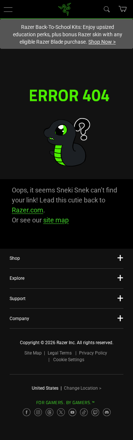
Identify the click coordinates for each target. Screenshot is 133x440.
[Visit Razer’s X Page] (61, 412)
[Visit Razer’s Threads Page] (49, 412)
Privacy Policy (93, 353)
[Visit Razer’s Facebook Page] (26, 412)
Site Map (33, 353)
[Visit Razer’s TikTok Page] (84, 412)
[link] (64, 8)
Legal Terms (60, 353)
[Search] (106, 9)
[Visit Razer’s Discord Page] (107, 412)
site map (56, 220)
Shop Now (102, 42)
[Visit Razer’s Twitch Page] (95, 412)
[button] (8, 9)
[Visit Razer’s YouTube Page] (72, 412)
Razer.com (27, 210)
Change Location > (82, 388)
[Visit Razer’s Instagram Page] (38, 412)
